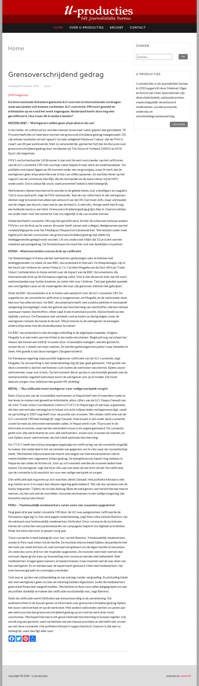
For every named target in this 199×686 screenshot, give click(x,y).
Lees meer (179, 124)
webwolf (185, 675)
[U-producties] (99, 11)
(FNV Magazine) (18, 95)
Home (47, 86)
